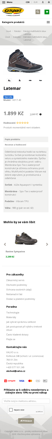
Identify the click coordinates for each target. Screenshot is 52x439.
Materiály (11, 317)
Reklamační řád (14, 294)
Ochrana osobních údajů (19, 289)
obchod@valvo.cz (15, 371)
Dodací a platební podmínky (20, 298)
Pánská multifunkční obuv (34, 31)
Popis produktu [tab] (12, 139)
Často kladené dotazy (17, 334)
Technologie (12, 312)
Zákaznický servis (15, 280)
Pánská (17, 31)
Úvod (8, 31)
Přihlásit (27, 420)
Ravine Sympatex (15, 251)
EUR (35, 2)
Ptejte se (10, 339)
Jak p (8, 326)
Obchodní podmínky (16, 284)
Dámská (17, 37)
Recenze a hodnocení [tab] (15, 144)
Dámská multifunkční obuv (35, 37)
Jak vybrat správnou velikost (21, 321)
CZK (28, 2)
